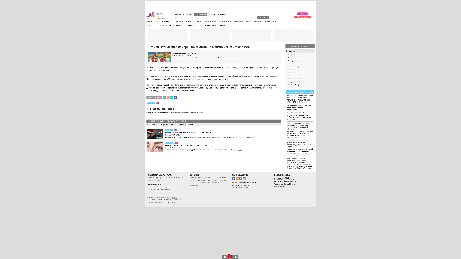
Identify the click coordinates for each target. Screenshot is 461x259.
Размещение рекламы (165, 187)
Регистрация (302, 17)
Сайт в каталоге (154, 180)
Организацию (178, 178)
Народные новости (294, 82)
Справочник (223, 180)
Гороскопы (194, 185)
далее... (302, 102)
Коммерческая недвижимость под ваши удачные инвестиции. (299, 107)
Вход (302, 14)
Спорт (290, 76)
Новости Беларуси (294, 67)
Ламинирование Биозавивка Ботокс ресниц (186, 145)
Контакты (151, 187)
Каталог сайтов (213, 183)
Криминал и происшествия (297, 58)
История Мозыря (294, 55)
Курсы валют (202, 180)
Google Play (236, 187)
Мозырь (174, 198)
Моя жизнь (179, 22)
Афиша (198, 22)
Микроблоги (202, 183)
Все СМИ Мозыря (294, 85)
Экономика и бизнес (295, 79)
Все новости (153, 125)
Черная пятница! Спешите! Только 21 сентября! (187, 133)
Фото (248, 22)
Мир (289, 64)
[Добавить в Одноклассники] (168, 97)
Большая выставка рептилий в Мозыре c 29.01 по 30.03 (300, 96)
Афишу (158, 178)
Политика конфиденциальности (159, 189)
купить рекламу (280, 186)
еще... (275, 22)
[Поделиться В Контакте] (164, 97)
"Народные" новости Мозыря (168, 121)
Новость (151, 178)
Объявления (238, 22)
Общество (291, 73)
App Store (244, 187)
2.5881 (165, 22)
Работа (267, 22)
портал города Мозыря (155, 18)
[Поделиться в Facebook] (175, 97)
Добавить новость (300, 46)
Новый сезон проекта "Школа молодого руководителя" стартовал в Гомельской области (299, 126)
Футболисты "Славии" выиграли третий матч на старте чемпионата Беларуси (299, 160)
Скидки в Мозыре (225, 22)
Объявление (167, 178)
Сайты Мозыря (201, 14)
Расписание (257, 22)
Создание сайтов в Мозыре (156, 202)
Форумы (193, 183)
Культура (291, 61)
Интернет (221, 14)
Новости (189, 22)
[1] (230, 256)
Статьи (224, 178)
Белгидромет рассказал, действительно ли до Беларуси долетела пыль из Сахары (299, 143)
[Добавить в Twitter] (171, 97)
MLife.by (189, 14)
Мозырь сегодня (210, 22)
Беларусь (212, 14)
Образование (292, 70)
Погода (192, 180)
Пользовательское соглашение (159, 192)
